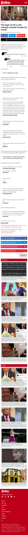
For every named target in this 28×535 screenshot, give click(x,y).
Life (2, 507)
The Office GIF (4, 221)
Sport (3, 513)
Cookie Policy (9, 528)
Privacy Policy (17, 528)
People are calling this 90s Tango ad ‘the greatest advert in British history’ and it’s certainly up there (12, 445)
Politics (3, 503)
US (2, 520)
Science (3, 518)
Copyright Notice (11, 530)
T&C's (2, 528)
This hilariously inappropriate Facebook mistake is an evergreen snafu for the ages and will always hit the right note (14, 278)
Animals (3, 516)
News (3, 500)
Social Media (3, 22)
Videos (3, 509)
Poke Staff (3, 32)
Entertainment (5, 511)
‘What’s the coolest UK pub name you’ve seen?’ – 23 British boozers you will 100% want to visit (14, 484)
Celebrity (4, 505)
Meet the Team (16, 531)
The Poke (9, 2)
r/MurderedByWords (11, 229)
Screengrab (4, 231)
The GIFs (13, 221)
